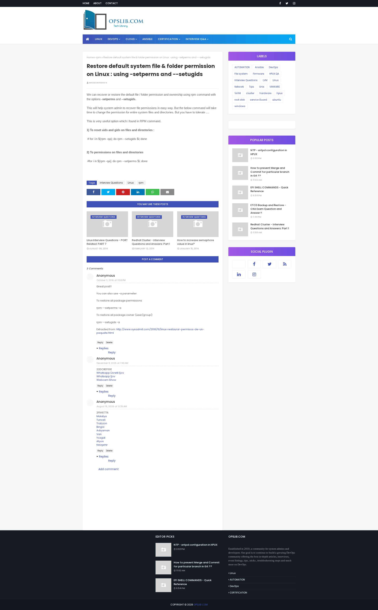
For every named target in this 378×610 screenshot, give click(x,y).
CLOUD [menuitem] (130, 39)
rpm (98, 57)
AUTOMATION (242, 67)
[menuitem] (87, 39)
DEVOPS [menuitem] (113, 39)
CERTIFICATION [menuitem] (168, 39)
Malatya (101, 416)
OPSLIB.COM (201, 604)
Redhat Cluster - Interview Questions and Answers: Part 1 (151, 242)
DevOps (273, 67)
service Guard (258, 99)
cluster (250, 93)
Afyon (100, 441)
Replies (103, 348)
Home (86, 3)
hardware (265, 93)
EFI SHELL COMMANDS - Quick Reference (269, 189)
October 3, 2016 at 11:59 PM (111, 280)
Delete (109, 342)
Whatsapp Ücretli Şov (110, 373)
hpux (280, 93)
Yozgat (100, 438)
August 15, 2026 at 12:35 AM (112, 406)
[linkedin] (239, 274)
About (97, 3)
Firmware (258, 73)
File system (241, 73)
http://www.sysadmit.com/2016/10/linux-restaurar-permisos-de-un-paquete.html (150, 331)
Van (99, 434)
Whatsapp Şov (105, 376)
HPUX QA (274, 73)
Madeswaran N (98, 82)
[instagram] (293, 3)
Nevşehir (102, 445)
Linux (131, 182)
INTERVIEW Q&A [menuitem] (196, 39)
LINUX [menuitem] (98, 39)
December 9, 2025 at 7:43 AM (112, 363)
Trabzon (101, 423)
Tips (251, 86)
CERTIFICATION (238, 592)
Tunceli (101, 420)
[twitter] (287, 3)
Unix (261, 86)
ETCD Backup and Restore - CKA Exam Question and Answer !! (268, 209)
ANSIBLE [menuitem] (147, 39)
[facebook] (280, 3)
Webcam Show (106, 380)
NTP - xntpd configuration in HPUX (268, 152)
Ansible (259, 67)
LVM (265, 80)
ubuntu (276, 99)
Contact (112, 3)
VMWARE (275, 86)
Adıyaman (103, 430)
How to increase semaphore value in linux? (195, 242)
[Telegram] (239, 264)
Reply (100, 342)
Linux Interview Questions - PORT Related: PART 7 (107, 242)
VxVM (237, 93)
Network (239, 86)
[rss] (285, 264)
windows (239, 106)
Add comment (108, 469)
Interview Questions (111, 182)
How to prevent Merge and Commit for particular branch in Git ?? (269, 171)
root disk (239, 99)
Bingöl (100, 427)
